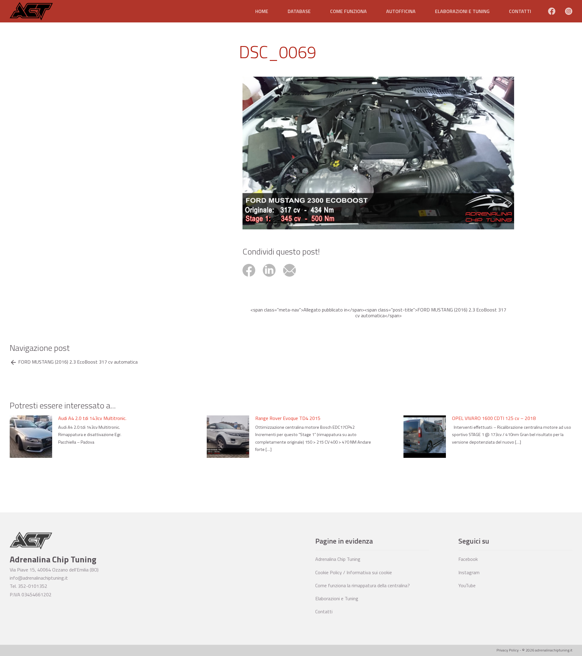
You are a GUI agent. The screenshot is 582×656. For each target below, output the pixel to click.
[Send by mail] (292, 277)
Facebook (468, 559)
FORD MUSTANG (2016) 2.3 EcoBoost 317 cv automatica (78, 362)
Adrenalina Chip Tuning (337, 559)
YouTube (467, 585)
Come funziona (348, 11)
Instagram (469, 572)
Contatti (520, 11)
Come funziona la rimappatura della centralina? (362, 585)
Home (261, 11)
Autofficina (401, 11)
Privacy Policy (508, 650)
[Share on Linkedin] (273, 277)
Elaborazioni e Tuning (462, 11)
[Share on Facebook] (252, 277)
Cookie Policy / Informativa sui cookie (353, 572)
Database (299, 11)
